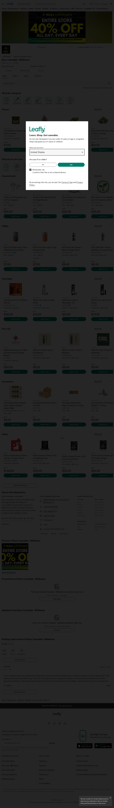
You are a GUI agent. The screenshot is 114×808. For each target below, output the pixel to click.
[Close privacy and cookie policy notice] (110, 798)
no (43, 165)
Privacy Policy (92, 803)
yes (71, 165)
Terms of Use (66, 182)
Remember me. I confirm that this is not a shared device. (49, 171)
